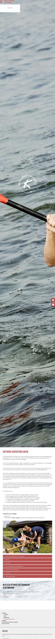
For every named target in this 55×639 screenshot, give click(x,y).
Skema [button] (7, 559)
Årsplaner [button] (8, 573)
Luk (50, 615)
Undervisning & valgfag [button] (11, 569)
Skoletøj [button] (7, 563)
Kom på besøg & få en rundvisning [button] (14, 556)
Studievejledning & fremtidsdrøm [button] (14, 566)
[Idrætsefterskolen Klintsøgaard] (7, 1)
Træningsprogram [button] (10, 576)
